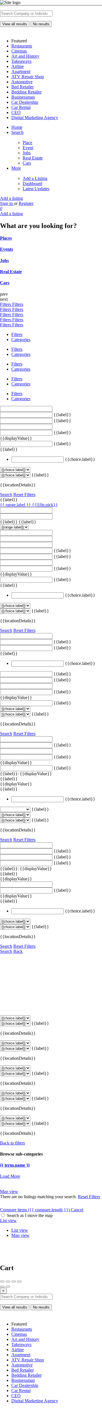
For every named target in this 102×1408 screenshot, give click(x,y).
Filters (6, 304)
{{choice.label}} (80, 459)
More (16, 168)
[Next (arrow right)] (8, 1286)
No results (41, 24)
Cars (27, 163)
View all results (14, 24)
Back (18, 951)
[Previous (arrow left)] (2, 1286)
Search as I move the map (30, 1215)
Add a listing (11, 198)
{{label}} (62, 414)
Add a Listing (35, 178)
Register (26, 203)
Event (28, 147)
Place (27, 142)
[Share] (8, 1281)
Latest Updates (36, 188)
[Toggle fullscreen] (13, 1281)
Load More (10, 1176)
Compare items (35, 1209)
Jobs (27, 152)
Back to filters (12, 1142)
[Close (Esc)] (2, 1281)
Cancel (77, 1209)
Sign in (7, 203)
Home (16, 127)
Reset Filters (24, 494)
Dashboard (32, 183)
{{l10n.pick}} (45, 504)
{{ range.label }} (16, 504)
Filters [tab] (16, 334)
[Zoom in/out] (19, 1281)
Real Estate (33, 157)
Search (17, 132)
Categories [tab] (20, 339)
